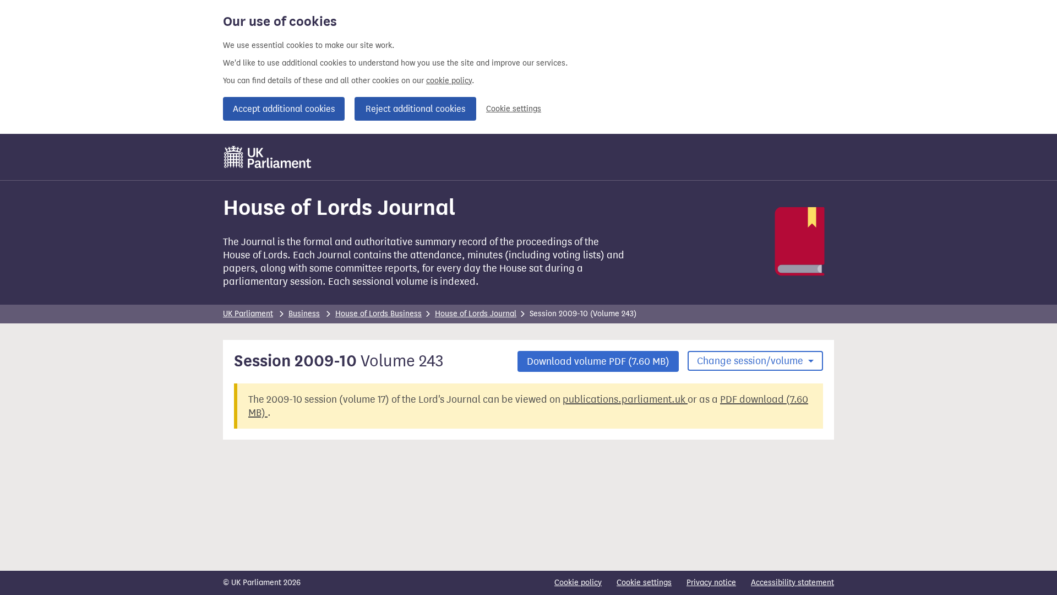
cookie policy (449, 80)
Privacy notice (711, 582)
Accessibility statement (792, 582)
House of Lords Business (378, 313)
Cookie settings (513, 108)
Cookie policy (578, 582)
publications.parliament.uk (625, 399)
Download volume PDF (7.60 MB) (598, 361)
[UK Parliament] (268, 157)
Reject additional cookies (415, 109)
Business (304, 313)
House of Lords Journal (475, 313)
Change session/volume (751, 361)
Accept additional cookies (284, 109)
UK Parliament (248, 313)
